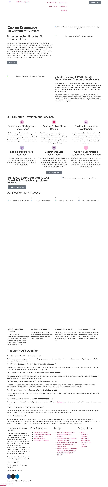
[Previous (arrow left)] (1, 486)
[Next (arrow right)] (4, 486)
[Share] (8, 484)
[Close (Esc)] (11, 484)
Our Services (63, 3)
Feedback (64, 10)
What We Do (53, 6)
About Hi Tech (51, 3)
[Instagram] (13, 476)
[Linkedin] (17, 476)
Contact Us (64, 6)
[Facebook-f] (9, 476)
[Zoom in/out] (1, 484)
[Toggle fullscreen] (4, 484)
